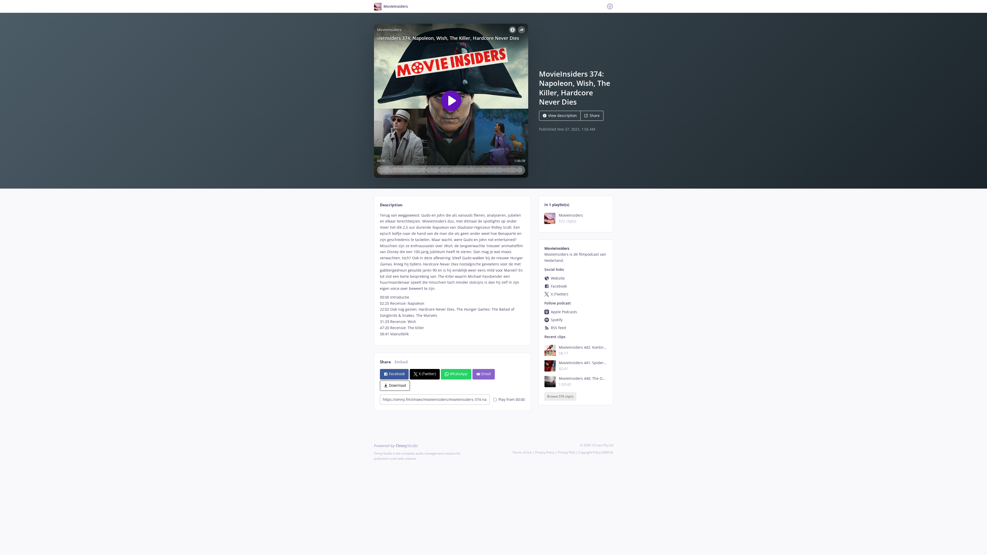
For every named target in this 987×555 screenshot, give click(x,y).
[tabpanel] (452, 274)
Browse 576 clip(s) (560, 396)
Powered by (385, 445)
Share (595, 115)
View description (562, 115)
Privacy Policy (544, 452)
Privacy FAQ (566, 452)
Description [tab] (391, 205)
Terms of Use (522, 452)
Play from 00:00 (511, 399)
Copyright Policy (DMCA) (595, 452)
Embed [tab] (401, 362)
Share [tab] (385, 362)
